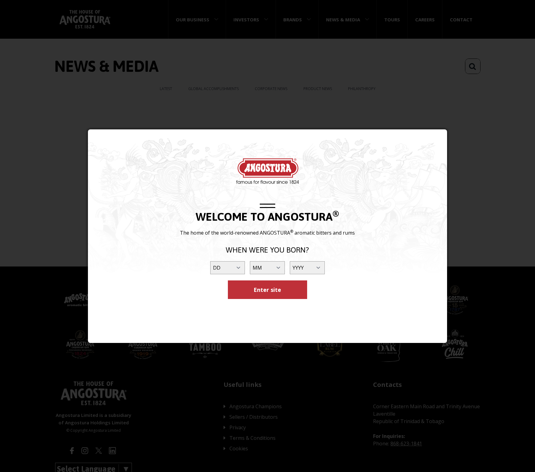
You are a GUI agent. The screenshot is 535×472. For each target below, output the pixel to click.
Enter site (267, 289)
